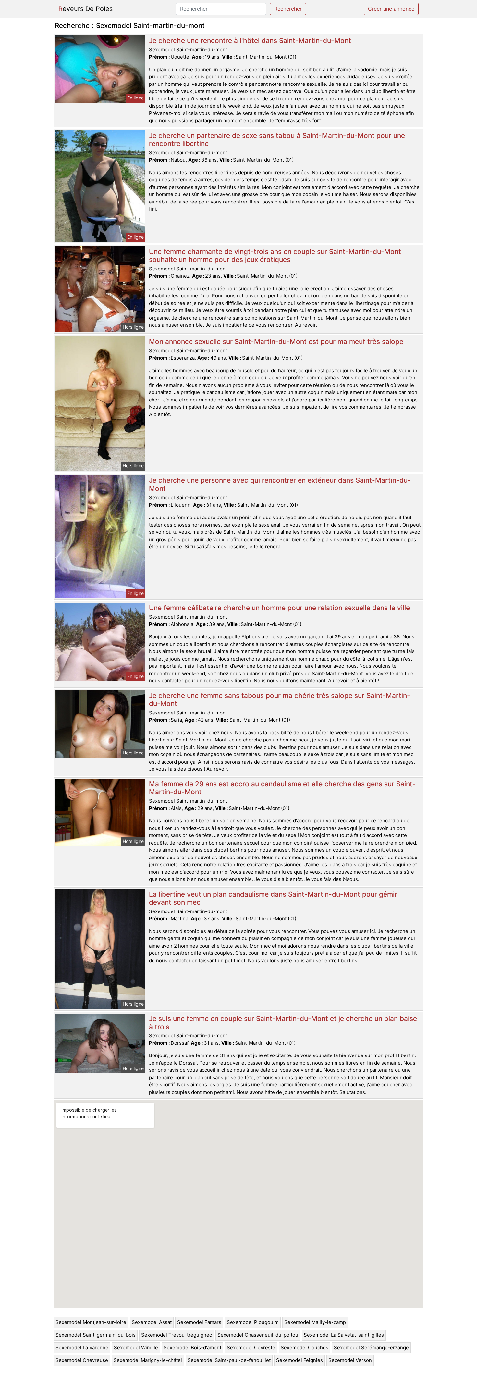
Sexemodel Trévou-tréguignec (176, 1335)
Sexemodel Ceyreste (251, 1347)
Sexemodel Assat (152, 1322)
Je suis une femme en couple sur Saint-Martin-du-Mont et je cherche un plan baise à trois (283, 1023)
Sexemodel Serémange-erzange (371, 1347)
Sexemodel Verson (350, 1360)
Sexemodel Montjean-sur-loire (90, 1322)
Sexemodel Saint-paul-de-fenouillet (229, 1360)
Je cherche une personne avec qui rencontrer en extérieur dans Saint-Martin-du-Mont (280, 484)
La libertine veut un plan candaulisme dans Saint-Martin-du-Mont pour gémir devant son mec (273, 898)
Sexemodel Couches (304, 1347)
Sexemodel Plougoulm (253, 1322)
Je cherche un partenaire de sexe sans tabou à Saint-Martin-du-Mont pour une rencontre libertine (277, 139)
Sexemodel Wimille (136, 1347)
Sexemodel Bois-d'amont (192, 1347)
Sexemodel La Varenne (81, 1347)
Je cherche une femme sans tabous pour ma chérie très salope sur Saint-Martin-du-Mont (279, 699)
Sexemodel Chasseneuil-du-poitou (257, 1335)
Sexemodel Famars (199, 1322)
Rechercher (288, 9)
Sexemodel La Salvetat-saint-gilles (344, 1335)
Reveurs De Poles (85, 9)
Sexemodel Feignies (299, 1360)
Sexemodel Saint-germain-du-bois (95, 1335)
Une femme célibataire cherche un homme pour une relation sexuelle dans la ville (279, 608)
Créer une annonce (391, 9)
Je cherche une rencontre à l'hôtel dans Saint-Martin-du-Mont (250, 40)
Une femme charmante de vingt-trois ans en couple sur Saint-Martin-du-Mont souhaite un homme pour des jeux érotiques (275, 255)
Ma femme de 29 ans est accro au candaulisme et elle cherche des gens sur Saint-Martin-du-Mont (282, 788)
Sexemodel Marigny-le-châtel (148, 1360)
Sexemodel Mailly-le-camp (315, 1322)
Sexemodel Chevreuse (81, 1360)
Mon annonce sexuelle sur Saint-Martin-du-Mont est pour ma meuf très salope (276, 341)
